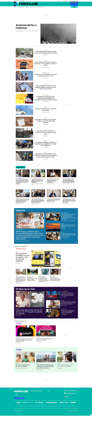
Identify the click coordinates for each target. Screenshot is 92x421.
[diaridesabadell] (28, 403)
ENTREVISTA (22, 229)
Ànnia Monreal (38, 341)
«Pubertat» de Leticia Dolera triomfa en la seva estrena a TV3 (45, 75)
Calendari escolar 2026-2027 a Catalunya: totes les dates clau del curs (45, 132)
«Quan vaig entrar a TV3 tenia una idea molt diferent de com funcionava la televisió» (68, 303)
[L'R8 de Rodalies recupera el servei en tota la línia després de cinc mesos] (24, 53)
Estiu (37, 363)
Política (37, 7)
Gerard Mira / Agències (65, 237)
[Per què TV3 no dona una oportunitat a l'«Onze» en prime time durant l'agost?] (53, 295)
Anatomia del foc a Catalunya (26, 26)
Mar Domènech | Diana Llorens (21, 368)
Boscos (17, 229)
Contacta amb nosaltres (19, 398)
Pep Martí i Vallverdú (50, 183)
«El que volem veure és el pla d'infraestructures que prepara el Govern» (22, 201)
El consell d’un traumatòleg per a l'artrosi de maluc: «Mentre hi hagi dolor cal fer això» (44, 279)
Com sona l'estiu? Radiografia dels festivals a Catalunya (44, 339)
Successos (32, 7)
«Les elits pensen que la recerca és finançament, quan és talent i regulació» (69, 181)
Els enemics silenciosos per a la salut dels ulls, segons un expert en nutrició (55, 278)
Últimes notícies (20, 7)
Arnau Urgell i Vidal (45, 67)
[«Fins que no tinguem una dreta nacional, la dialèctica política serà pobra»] (38, 193)
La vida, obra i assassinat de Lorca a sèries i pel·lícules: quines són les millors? (68, 311)
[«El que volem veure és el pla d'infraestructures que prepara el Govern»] (23, 193)
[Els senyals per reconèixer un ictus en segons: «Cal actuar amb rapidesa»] (46, 259)
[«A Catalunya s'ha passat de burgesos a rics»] (54, 193)
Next (18, 323)
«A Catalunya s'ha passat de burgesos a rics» (53, 200)
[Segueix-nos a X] (15, 395)
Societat (27, 7)
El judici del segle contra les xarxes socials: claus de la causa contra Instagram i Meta (24, 340)
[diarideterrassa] (39, 403)
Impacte (45, 107)
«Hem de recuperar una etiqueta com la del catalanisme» (52, 181)
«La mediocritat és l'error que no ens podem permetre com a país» (69, 201)
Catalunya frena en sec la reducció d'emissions (45, 109)
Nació (46, 60)
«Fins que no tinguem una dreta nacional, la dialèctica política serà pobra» (38, 201)
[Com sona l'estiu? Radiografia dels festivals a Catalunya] (46, 330)
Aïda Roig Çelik (39, 369)
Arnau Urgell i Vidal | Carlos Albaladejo (31, 30)
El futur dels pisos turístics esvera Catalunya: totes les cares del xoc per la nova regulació (22, 181)
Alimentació (52, 275)
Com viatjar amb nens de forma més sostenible (65, 365)
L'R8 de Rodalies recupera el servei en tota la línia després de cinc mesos (45, 52)
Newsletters (65, 0)
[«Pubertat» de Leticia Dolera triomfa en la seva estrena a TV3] (24, 76)
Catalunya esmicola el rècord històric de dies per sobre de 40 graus (68, 226)
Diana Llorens (59, 368)
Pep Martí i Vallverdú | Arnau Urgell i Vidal (37, 184)
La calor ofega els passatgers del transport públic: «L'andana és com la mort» (68, 235)
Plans (58, 363)
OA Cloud (76, 411)
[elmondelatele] (63, 403)
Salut (17, 275)
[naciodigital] (18, 403)
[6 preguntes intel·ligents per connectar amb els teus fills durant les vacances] (45, 357)
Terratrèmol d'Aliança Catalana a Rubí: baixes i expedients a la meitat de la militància (46, 144)
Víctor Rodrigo (45, 77)
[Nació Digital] (24, 4)
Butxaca (29, 275)
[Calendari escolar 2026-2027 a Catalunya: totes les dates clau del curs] (24, 133)
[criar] (73, 403)
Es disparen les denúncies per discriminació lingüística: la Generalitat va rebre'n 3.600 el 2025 (45, 98)
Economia (17, 198)
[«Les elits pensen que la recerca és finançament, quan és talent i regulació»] (69, 173)
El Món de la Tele (25, 289)
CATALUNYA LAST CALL (40, 178)
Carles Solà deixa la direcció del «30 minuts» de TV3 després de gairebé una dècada (29, 312)
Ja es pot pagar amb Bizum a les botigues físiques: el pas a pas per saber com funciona (45, 87)
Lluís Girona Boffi (46, 101)
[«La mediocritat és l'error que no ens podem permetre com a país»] (69, 193)
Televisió (17, 308)
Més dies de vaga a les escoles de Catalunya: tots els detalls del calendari (45, 121)
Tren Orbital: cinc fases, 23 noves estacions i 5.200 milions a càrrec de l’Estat (45, 63)
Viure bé (20, 248)
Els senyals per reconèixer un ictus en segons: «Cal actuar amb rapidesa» (23, 257)
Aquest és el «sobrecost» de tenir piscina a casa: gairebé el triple (32, 278)
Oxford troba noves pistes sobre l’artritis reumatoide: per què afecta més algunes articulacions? (21, 279)
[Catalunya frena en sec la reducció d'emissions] (24, 110)
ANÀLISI (67, 291)
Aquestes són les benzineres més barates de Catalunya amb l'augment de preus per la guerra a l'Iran (45, 155)
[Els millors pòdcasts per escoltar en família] (25, 357)
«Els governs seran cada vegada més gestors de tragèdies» (37, 181)
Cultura (41, 7)
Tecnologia (18, 337)
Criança (17, 363)
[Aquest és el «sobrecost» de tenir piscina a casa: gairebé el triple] (32, 272)
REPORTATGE (22, 178)
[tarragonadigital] (51, 403)
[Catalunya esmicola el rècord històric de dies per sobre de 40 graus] (53, 227)
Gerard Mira (46, 124)
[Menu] (15, 7)
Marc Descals (45, 158)
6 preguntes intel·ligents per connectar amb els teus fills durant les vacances (45, 366)
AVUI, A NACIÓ (21, 167)
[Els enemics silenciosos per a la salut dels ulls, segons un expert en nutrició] (55, 272)
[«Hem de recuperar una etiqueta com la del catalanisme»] (54, 173)
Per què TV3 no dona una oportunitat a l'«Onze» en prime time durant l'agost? (67, 294)
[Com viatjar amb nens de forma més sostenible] (66, 357)
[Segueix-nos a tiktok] (17, 395)
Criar (46, 129)
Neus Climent (18, 283)
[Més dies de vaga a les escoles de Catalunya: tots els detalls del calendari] (24, 121)
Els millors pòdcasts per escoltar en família (23, 365)
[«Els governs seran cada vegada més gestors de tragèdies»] (38, 173)
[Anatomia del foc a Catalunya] (58, 34)
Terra (62, 223)
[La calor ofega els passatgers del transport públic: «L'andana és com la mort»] (53, 236)
